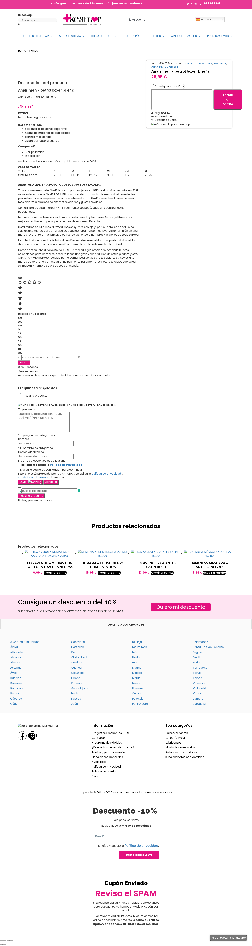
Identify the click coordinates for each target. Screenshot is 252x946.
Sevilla (197, 657)
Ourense (137, 693)
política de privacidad (106, 474)
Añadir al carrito (227, 99)
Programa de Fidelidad (107, 743)
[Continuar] (19, 487)
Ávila (13, 673)
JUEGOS (155, 36)
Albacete (16, 652)
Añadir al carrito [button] (55, 573)
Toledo (197, 678)
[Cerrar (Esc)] (11, 940)
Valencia (199, 683)
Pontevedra (140, 704)
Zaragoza (199, 704)
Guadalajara (79, 688)
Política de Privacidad (66, 465)
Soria (196, 663)
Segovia (198, 652)
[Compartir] (8, 940)
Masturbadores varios (180, 747)
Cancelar (51, 482)
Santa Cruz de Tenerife (208, 647)
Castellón (77, 647)
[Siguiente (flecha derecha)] (4, 944)
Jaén (74, 704)
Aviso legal (99, 762)
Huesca (76, 699)
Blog (95, 776)
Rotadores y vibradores (181, 752)
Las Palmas (139, 647)
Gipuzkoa (77, 673)
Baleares (16, 683)
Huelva (75, 693)
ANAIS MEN (219, 63)
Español (205, 19)
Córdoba (77, 663)
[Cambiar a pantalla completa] (4, 940)
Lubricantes (173, 743)
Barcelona (17, 688)
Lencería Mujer (175, 738)
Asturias (15, 668)
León (135, 652)
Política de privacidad (141, 845)
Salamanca (200, 642)
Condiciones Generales (107, 757)
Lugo (135, 663)
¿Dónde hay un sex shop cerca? (113, 747)
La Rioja (137, 642)
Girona (75, 678)
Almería (15, 663)
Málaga (137, 673)
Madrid (136, 668)
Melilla (136, 678)
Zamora (198, 699)
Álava (14, 647)
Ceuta (75, 652)
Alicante (15, 657)
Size (155, 85)
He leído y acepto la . (128, 845)
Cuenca (76, 668)
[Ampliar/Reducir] (1, 940)
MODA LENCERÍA (70, 36)
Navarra (137, 688)
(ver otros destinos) (127, 3)
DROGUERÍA (131, 36)
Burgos (15, 693)
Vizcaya (198, 693)
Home (22, 51)
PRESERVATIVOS (218, 36)
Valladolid (199, 688)
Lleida (136, 657)
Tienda (33, 51)
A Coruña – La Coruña (24, 642)
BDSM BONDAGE (102, 36)
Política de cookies (104, 771)
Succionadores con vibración (184, 757)
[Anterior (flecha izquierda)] (1, 944)
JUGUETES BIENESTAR (34, 36)
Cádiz (14, 704)
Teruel (197, 673)
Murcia (136, 683)
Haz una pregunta (31, 496)
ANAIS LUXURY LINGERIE (198, 63)
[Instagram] (32, 735)
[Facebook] (22, 735)
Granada (77, 683)
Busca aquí (25, 15)
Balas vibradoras (176, 733)
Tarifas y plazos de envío (108, 752)
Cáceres (16, 699)
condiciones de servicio (33, 478)
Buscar (24, 362)
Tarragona (200, 668)
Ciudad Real (79, 657)
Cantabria (78, 642)
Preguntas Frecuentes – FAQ (111, 733)
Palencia (137, 699)
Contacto (98, 738)
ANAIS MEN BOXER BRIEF (165, 67)
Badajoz (15, 678)
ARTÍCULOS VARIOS (184, 36)
